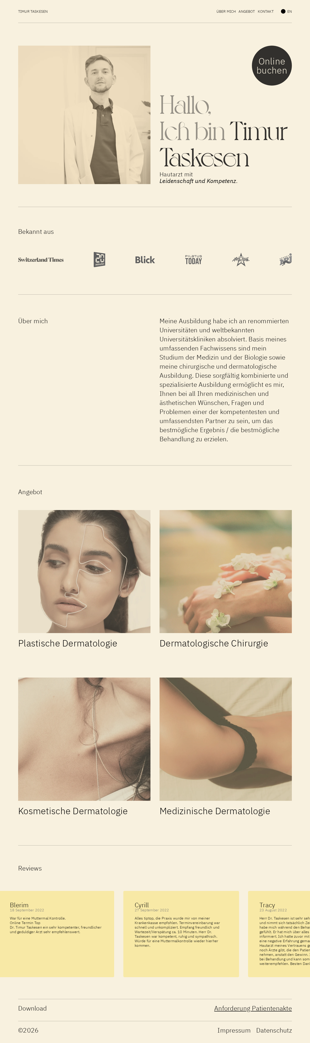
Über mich (226, 11)
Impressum (234, 1030)
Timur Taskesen (33, 11)
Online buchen (271, 65)
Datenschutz (274, 1030)
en (289, 11)
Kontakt (266, 11)
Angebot (247, 11)
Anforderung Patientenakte (253, 1008)
